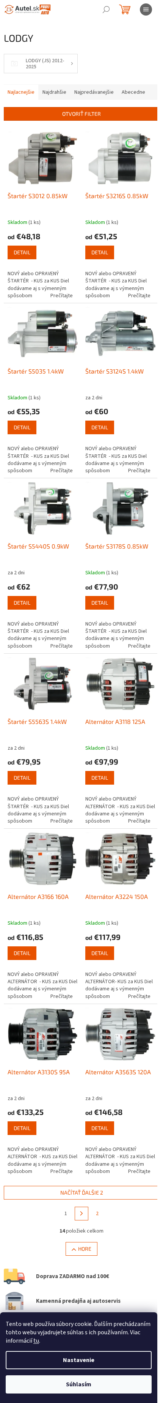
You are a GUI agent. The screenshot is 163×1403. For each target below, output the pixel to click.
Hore (84, 1248)
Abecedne (133, 92)
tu (36, 1341)
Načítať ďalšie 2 (81, 1192)
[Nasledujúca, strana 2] (81, 1213)
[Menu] (146, 9)
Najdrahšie (54, 92)
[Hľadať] (106, 9)
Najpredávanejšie (94, 92)
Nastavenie (78, 1360)
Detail (22, 252)
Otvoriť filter (81, 113)
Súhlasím (78, 1384)
